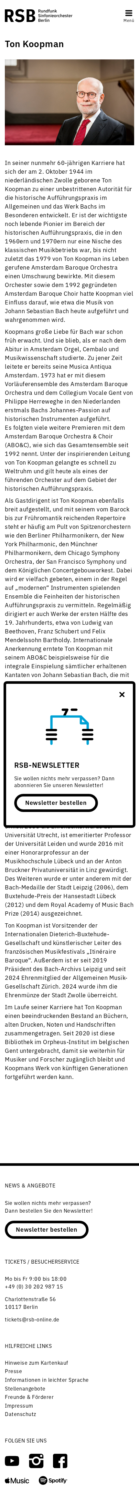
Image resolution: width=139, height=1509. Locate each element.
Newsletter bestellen (56, 802)
